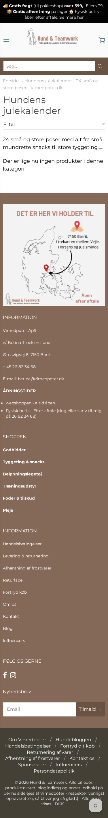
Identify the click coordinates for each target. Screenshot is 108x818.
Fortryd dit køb (77, 746)
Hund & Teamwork (48, 782)
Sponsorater (32, 764)
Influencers (14, 640)
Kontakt (11, 616)
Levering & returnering (26, 556)
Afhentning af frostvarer (27, 568)
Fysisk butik (18, 410)
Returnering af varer (50, 752)
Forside (11, 80)
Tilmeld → (90, 709)
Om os (9, 604)
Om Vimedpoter (27, 739)
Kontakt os (81, 758)
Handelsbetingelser (22, 543)
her (80, 17)
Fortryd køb (15, 592)
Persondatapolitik (54, 771)
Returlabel (13, 580)
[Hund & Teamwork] (54, 40)
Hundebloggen (73, 739)
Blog (8, 628)
